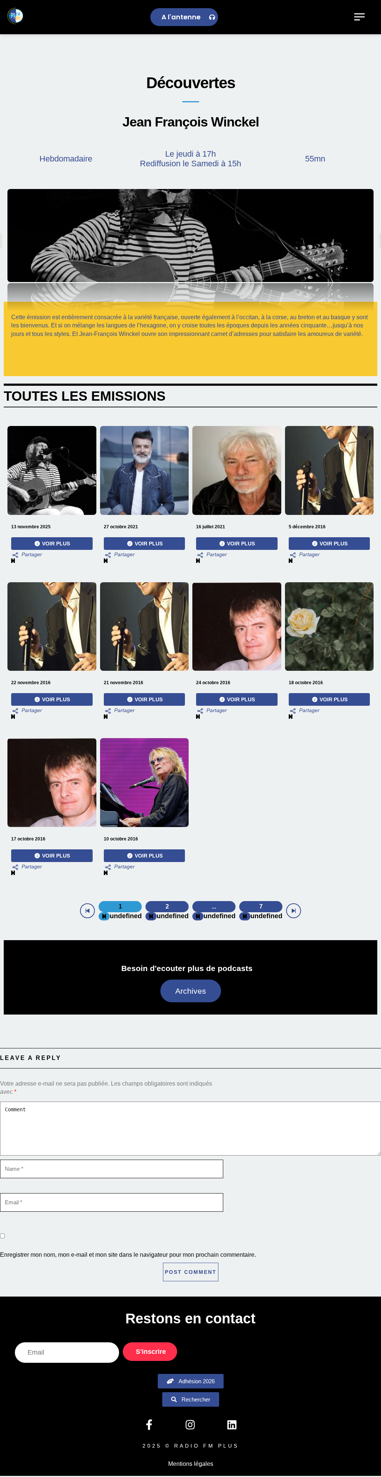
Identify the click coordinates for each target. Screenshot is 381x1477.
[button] (190, 235)
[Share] (26, 555)
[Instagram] (190, 1424)
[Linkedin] (231, 1424)
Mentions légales (190, 1464)
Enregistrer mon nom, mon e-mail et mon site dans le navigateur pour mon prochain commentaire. (128, 1255)
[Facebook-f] (148, 1424)
